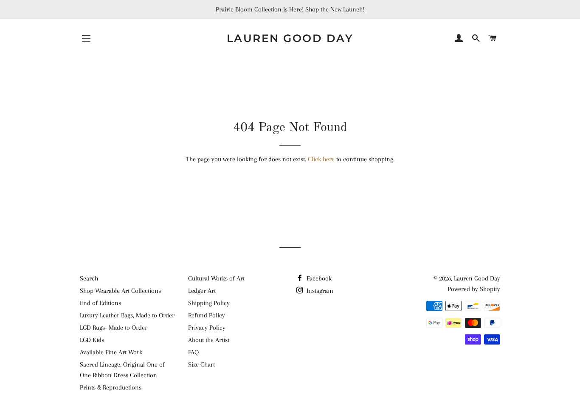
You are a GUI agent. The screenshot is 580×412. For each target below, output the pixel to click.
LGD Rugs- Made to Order (113, 327)
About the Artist (208, 340)
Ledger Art (202, 290)
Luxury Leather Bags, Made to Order (127, 315)
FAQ (193, 352)
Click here (321, 159)
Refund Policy (206, 315)
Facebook (318, 278)
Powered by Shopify (474, 289)
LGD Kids (92, 340)
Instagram (319, 290)
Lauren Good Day (290, 38)
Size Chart (201, 364)
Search (89, 278)
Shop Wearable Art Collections (120, 290)
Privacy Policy (206, 327)
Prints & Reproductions (110, 387)
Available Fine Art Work (111, 352)
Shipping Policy (209, 303)
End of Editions (100, 303)
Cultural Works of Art (216, 278)
